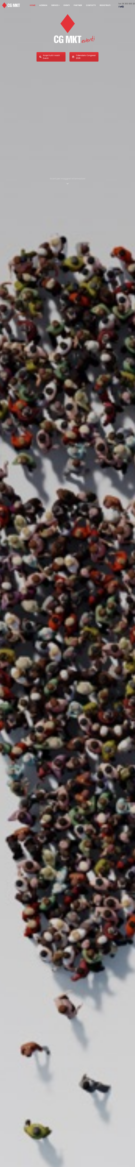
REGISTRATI (105, 5)
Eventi (67, 5)
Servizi (55, 5)
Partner (78, 5)
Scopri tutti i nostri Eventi (51, 56)
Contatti (91, 5)
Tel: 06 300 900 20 (126, 3)
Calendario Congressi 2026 (86, 56)
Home (32, 5)
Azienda (43, 5)
